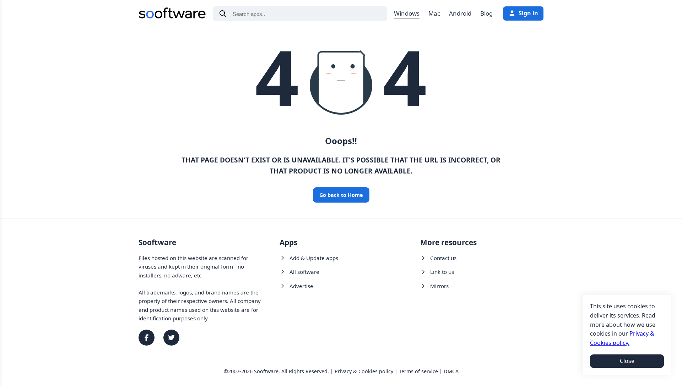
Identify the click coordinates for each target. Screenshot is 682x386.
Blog (486, 13)
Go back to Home (341, 195)
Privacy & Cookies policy (364, 371)
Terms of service (418, 371)
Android (460, 13)
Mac (434, 13)
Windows (407, 13)
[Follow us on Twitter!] (171, 338)
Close (627, 361)
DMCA (451, 371)
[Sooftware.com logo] (172, 14)
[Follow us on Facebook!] (147, 338)
